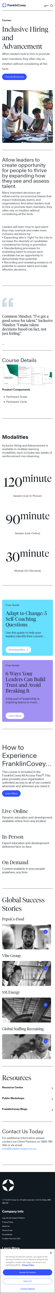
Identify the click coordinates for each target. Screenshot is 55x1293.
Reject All (28, 1281)
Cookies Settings (27, 1288)
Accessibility (7, 1234)
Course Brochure (14, 76)
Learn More (15, 715)
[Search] (51, 4)
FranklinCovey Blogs (14, 1108)
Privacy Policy (7, 1222)
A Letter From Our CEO (11, 1238)
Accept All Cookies (27, 1272)
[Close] (51, 1253)
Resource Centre (12, 1087)
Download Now (17, 649)
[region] (27, 1271)
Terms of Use (7, 1230)
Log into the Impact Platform (13, 1218)
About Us (5, 1226)
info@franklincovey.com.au (19, 1148)
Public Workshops (13, 1098)
